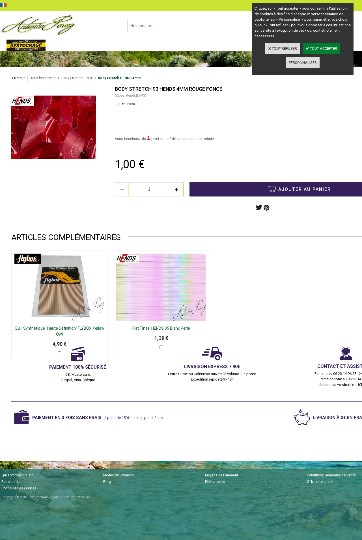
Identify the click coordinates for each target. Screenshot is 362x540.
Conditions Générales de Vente (331, 475)
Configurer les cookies (18, 488)
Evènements (215, 482)
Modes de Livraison (118, 475)
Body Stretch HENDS (77, 78)
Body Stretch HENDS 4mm (119, 78)
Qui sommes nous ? (17, 475)
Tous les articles (44, 78)
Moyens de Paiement (221, 475)
